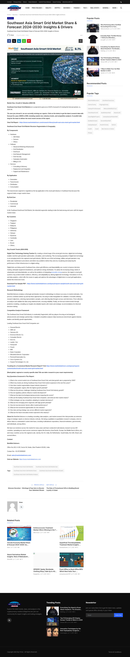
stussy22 (103, 40)
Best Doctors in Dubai (108, 129)
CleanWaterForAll (93, 112)
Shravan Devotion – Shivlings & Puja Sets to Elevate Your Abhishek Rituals (26, 489)
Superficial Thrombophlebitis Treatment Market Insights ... (70, 544)
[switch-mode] (121, 2)
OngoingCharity (103, 104)
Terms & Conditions (114, 652)
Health (90, 129)
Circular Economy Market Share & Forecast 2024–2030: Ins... (18, 544)
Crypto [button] (57, 8)
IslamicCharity (92, 104)
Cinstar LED (104, 62)
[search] (121, 8)
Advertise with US (67, 2)
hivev (21, 502)
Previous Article (39, 485)
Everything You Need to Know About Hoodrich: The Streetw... (110, 47)
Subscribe (118, 615)
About (25, 2)
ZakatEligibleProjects (94, 116)
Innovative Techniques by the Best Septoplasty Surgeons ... (70, 629)
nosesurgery (63, 633)
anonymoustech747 (65, 574)
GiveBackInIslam (92, 121)
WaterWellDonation (93, 100)
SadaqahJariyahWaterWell (110, 116)
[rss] (9, 620)
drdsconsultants (105, 29)
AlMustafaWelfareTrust (110, 108)
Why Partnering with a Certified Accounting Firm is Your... (111, 25)
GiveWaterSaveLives (108, 100)
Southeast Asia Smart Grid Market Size (46, 467)
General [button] (106, 8)
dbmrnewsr (36, 532)
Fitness (90, 133)
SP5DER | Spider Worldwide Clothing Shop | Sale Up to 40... (45, 570)
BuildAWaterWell (106, 112)
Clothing (103, 51)
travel (96, 129)
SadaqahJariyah (92, 125)
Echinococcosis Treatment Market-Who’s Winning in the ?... (45, 529)
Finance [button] (77, 8)
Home (27, 8)
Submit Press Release (45, 2)
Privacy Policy (17, 2)
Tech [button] (85, 8)
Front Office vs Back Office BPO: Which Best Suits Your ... (71, 570)
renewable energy (56, 272)
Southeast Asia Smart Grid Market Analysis (26, 474)
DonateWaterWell (106, 121)
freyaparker (36, 574)
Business (15, 14)
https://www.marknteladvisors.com (30, 459)
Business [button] (66, 8)
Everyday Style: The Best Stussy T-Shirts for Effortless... (111, 36)
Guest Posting (57, 2)
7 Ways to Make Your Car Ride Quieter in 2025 (110, 69)
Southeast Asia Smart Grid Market (23, 467)
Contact (9, 2)
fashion (114, 125)
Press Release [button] (37, 8)
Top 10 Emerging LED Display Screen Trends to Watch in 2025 (111, 58)
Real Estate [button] (94, 8)
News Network (33, 2)
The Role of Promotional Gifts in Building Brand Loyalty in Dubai (62, 489)
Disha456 (9, 559)
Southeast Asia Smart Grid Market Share (25, 470)
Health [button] (48, 8)
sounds (103, 73)
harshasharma (64, 547)
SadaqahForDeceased (94, 108)
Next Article (50, 485)
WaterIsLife (117, 112)
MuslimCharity (104, 125)
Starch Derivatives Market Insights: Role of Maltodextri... (18, 556)
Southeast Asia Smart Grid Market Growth (51, 470)
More (114, 8)
